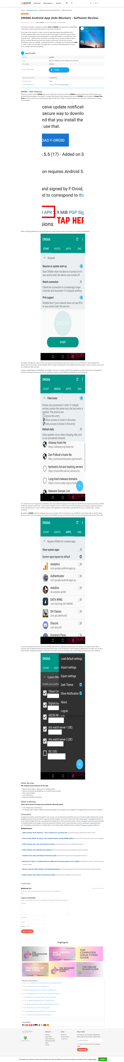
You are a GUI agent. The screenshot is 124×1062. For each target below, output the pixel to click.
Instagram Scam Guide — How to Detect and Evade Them (45, 993)
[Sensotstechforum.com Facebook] (93, 3)
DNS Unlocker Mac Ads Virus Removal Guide (38, 844)
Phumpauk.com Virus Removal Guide (39, 1007)
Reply (22, 893)
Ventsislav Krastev (28, 22)
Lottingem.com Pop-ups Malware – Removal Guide (42, 1011)
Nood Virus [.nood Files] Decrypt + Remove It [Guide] (41, 997)
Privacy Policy (92, 1059)
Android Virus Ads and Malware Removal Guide (39, 855)
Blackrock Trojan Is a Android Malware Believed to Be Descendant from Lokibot (51, 861)
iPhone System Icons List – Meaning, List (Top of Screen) (41, 990)
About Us (63, 1035)
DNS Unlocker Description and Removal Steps (39, 875)
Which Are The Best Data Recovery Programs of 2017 (47, 983)
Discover (48, 1032)
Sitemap (47, 1035)
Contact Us (64, 1039)
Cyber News (37, 3)
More (62, 1032)
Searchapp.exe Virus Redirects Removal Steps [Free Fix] (43, 1004)
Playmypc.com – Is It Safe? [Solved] (39, 986)
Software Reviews (31, 10)
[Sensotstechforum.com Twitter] (91, 3)
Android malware (87, 825)
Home (23, 10)
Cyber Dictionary (49, 1039)
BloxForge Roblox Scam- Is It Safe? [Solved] (42, 1000)
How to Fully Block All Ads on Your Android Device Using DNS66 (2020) (48, 838)
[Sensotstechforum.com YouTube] (95, 3)
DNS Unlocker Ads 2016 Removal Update (37, 850)
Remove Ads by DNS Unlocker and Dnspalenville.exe (41, 869)
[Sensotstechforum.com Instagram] (98, 3)
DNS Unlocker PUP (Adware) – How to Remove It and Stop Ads (45, 833)
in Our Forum (64, 84)
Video (46, 1043)
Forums (47, 1045)
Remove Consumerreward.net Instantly (41, 1014)
